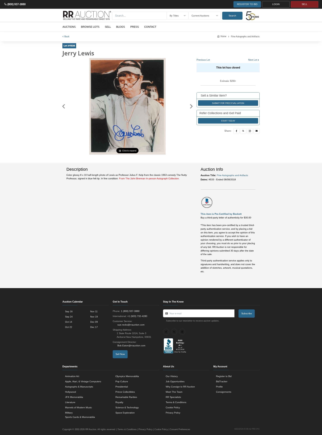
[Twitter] (243, 131)
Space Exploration (125, 412)
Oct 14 (68, 321)
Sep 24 (69, 316)
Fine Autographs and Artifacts (245, 36)
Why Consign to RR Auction (180, 386)
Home (223, 36)
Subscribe (246, 313)
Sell (108, 26)
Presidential (121, 386)
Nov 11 (94, 311)
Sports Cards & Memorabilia (80, 417)
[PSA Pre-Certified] (207, 202)
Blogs (120, 26)
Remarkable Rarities (126, 397)
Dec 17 (94, 327)
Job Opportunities (175, 381)
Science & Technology (127, 407)
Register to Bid (224, 376)
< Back (65, 36)
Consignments (223, 392)
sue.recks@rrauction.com (131, 324)
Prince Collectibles (125, 392)
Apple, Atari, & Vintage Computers (83, 381)
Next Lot (252, 59)
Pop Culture (121, 381)
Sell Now (120, 354)
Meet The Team (174, 392)
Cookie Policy (173, 407)
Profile (219, 386)
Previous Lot (203, 59)
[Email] (257, 131)
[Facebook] (236, 131)
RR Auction (90, 429)
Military (69, 412)
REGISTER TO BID (247, 4)
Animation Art (72, 376)
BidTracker (221, 381)
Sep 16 (69, 311)
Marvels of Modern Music (78, 407)
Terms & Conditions (176, 402)
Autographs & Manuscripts (79, 386)
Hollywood (70, 392)
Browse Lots (90, 26)
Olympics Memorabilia (127, 376)
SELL (304, 4)
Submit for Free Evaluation (228, 103)
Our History (172, 376)
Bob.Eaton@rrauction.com (131, 345)
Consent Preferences (180, 429)
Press (134, 26)
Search (232, 15)
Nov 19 (94, 316)
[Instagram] (250, 131)
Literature (70, 402)
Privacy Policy (173, 412)
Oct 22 (68, 327)
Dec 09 (94, 321)
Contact (150, 26)
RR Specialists (173, 397)
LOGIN (276, 4)
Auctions (69, 26)
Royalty (119, 402)
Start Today (228, 121)
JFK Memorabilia (74, 397)
